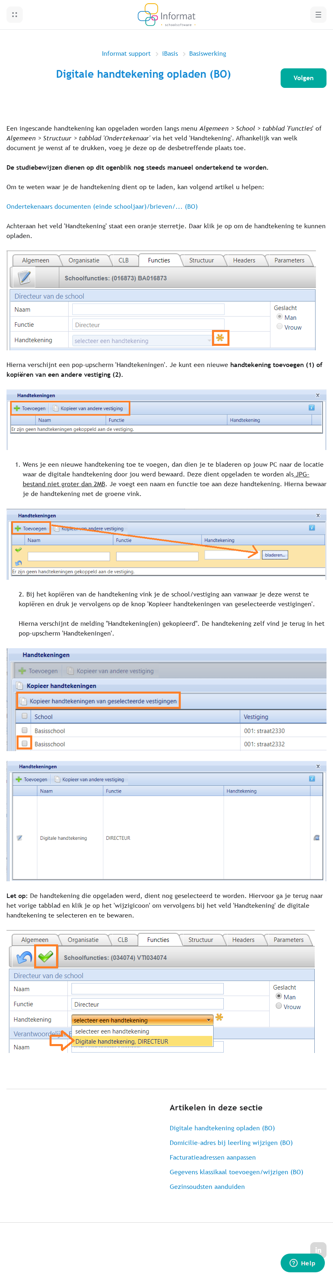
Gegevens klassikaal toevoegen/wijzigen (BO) (236, 1172)
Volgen (304, 78)
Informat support (126, 53)
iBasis (170, 53)
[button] (14, 15)
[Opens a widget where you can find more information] (302, 1264)
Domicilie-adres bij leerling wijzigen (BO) (231, 1143)
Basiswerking (207, 53)
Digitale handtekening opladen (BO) (222, 1128)
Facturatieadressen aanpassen (213, 1157)
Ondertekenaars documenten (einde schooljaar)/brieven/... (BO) (102, 206)
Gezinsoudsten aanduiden (207, 1187)
